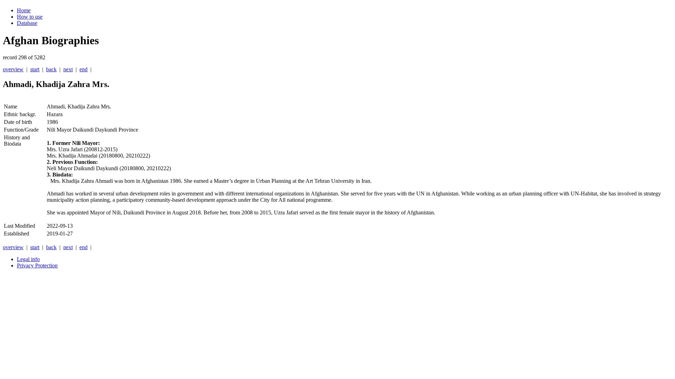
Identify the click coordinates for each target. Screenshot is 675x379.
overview (13, 69)
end (83, 69)
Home (24, 10)
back (51, 69)
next (68, 69)
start (34, 69)
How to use (30, 17)
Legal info (28, 259)
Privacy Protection (37, 265)
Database (27, 23)
